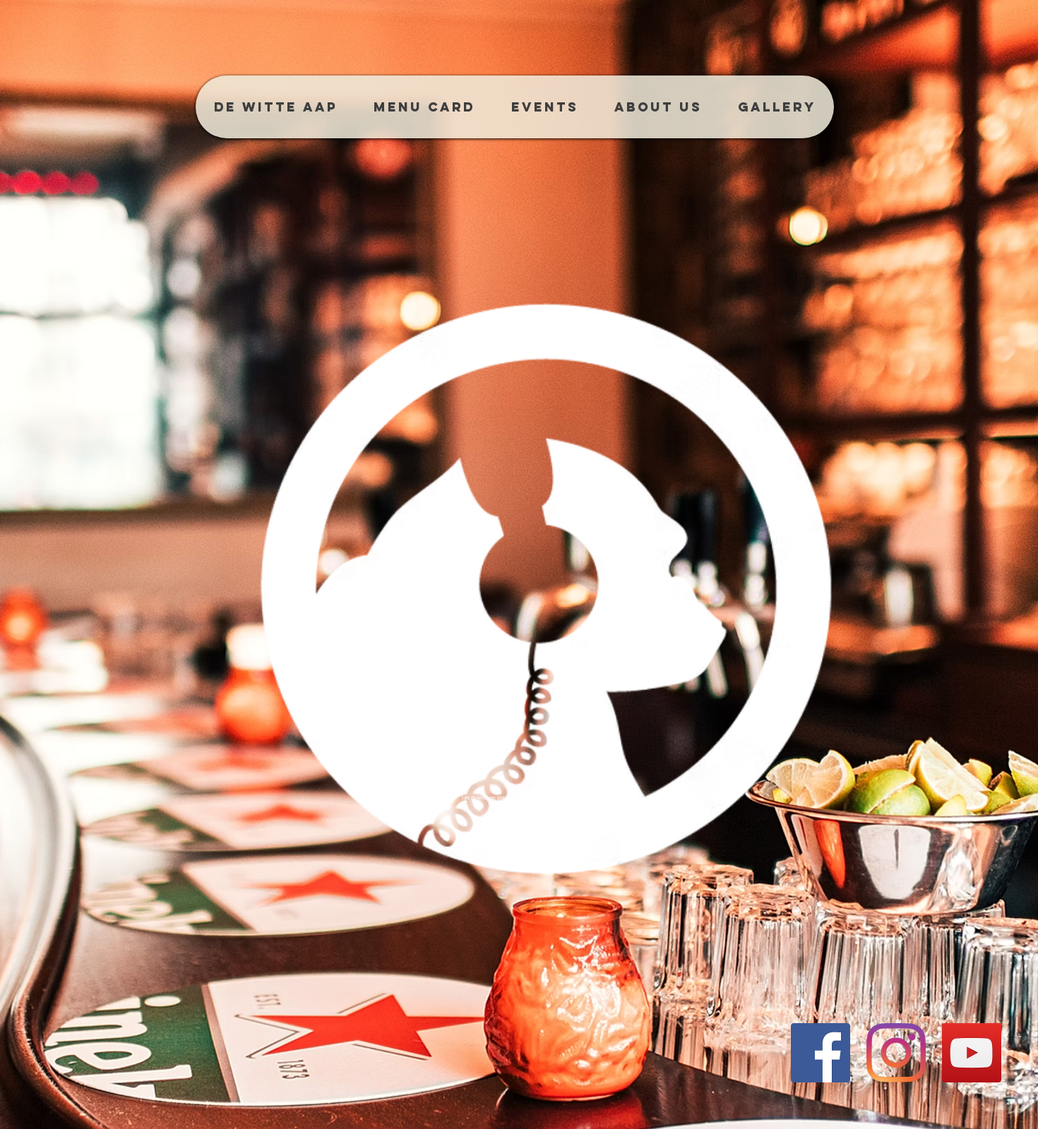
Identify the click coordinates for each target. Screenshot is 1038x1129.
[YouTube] (971, 1052)
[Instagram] (896, 1052)
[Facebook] (820, 1052)
